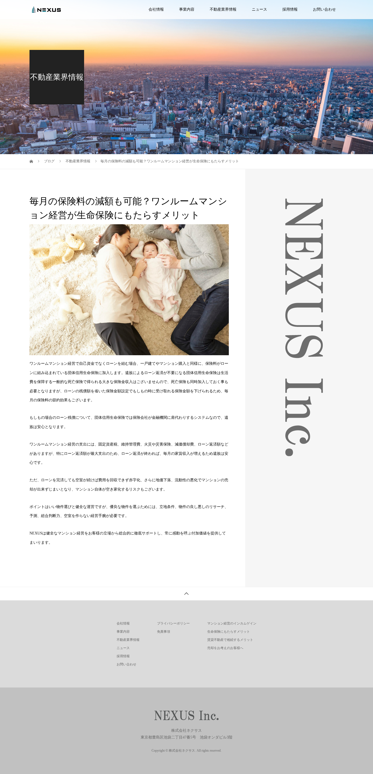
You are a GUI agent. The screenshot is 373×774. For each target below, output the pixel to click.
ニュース (259, 9)
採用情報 (290, 9)
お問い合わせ (324, 9)
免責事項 (163, 631)
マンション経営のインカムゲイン (231, 623)
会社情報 (156, 9)
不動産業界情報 (223, 9)
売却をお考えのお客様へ (225, 648)
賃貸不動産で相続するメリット (230, 640)
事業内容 (186, 9)
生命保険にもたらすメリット (228, 631)
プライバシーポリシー (173, 623)
